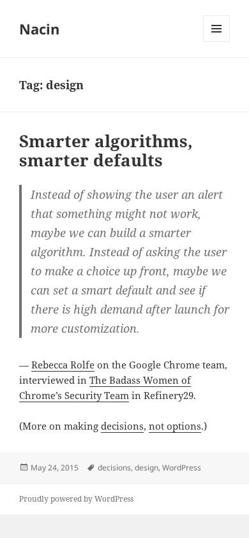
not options (175, 425)
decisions (122, 425)
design (146, 467)
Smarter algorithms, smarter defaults (106, 150)
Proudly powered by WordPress (76, 498)
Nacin (39, 28)
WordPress (181, 467)
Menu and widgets (217, 41)
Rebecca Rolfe (62, 364)
